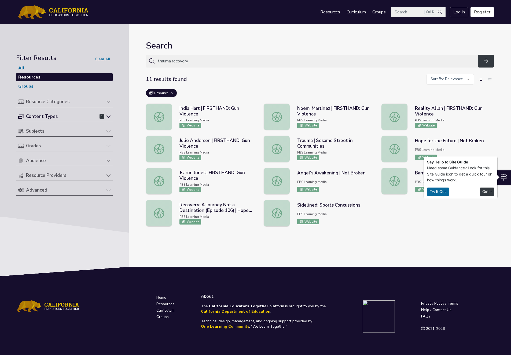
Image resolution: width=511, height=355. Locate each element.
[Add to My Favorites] (254, 107)
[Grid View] (490, 79)
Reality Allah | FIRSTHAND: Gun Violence (449, 111)
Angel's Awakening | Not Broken (331, 173)
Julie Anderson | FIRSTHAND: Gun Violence (214, 143)
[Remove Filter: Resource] (171, 93)
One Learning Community (225, 326)
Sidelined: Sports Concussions (328, 205)
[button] (64, 102)
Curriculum (356, 12)
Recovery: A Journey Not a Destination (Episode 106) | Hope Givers (214, 210)
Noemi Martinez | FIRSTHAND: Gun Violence (333, 111)
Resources (330, 12)
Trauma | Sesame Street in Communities (325, 143)
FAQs (425, 316)
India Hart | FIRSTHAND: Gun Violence (209, 111)
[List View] (480, 79)
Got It (487, 191)
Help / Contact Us (436, 309)
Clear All (102, 59)
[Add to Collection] (254, 114)
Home (161, 297)
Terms (452, 303)
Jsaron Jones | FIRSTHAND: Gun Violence (212, 175)
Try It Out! (438, 191)
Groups (379, 12)
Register (482, 12)
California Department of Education (235, 311)
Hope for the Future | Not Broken (449, 141)
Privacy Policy (432, 303)
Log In (459, 12)
